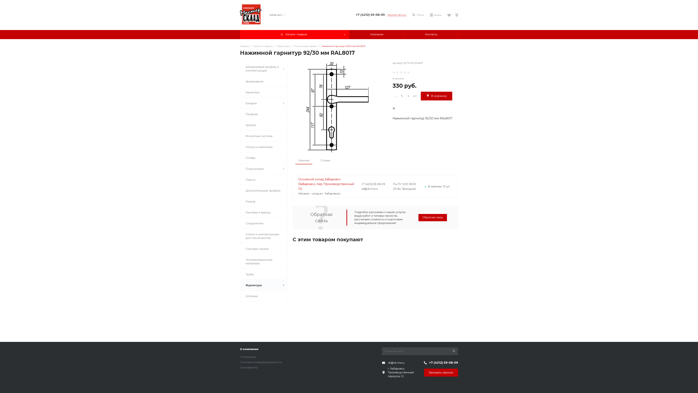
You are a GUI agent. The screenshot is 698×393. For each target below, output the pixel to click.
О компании (249, 349)
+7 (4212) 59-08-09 (370, 15)
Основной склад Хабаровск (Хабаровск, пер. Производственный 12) (326, 184)
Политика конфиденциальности (261, 362)
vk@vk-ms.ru (396, 362)
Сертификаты (249, 367)
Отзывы (325, 160)
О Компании (248, 357)
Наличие (304, 160)
